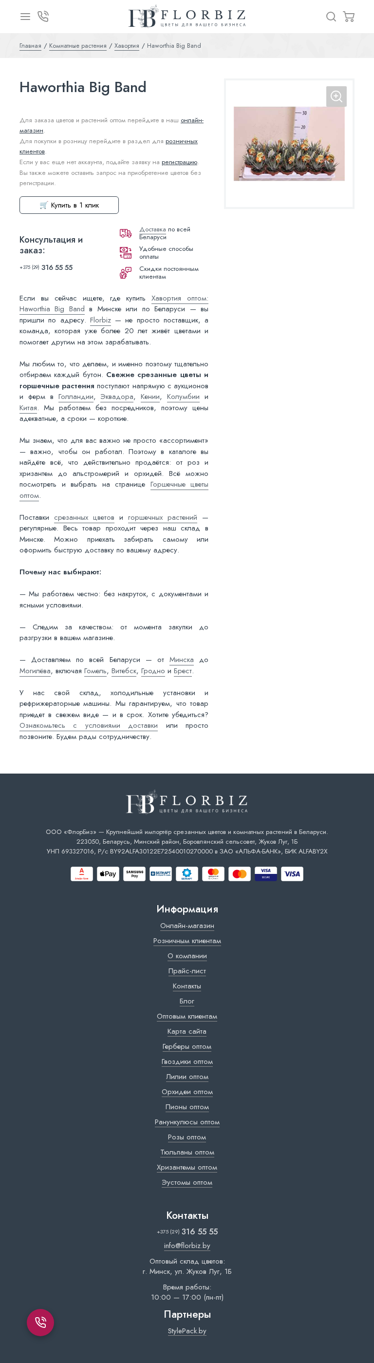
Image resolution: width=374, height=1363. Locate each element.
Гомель (95, 670)
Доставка (152, 229)
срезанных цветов (84, 517)
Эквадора (116, 396)
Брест (183, 670)
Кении (150, 396)
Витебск (124, 670)
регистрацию (179, 162)
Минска (181, 659)
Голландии (76, 396)
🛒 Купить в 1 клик (69, 205)
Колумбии (183, 396)
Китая (28, 407)
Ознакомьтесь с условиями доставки (88, 725)
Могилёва (35, 670)
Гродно (153, 670)
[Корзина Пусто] (349, 16)
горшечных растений (162, 517)
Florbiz (100, 320)
